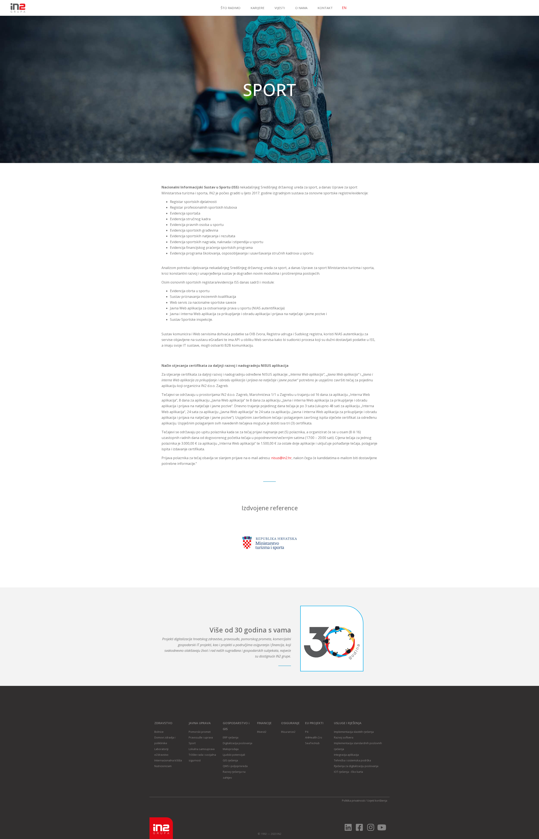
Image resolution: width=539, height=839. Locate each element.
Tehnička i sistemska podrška (352, 760)
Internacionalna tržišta (168, 760)
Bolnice (159, 732)
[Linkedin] (348, 827)
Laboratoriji (161, 749)
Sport (192, 743)
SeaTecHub (312, 743)
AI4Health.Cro (313, 737)
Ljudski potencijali (234, 755)
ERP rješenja (230, 737)
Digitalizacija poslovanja (237, 743)
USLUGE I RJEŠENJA (348, 723)
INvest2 (261, 732)
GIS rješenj (229, 760)
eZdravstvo (161, 755)
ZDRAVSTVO (163, 723)
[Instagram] (370, 827)
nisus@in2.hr (281, 458)
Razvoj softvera (343, 737)
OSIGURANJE (290, 723)
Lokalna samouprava (202, 749)
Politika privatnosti (353, 800)
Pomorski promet (200, 732)
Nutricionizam (163, 766)
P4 (306, 732)
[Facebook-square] (359, 827)
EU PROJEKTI (314, 723)
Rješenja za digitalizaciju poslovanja (356, 766)
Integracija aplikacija (346, 755)
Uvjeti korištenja (377, 800)
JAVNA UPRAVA (200, 723)
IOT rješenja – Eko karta (348, 772)
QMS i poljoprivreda (235, 766)
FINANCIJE (264, 723)
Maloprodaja (231, 749)
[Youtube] (381, 827)
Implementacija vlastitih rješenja (354, 732)
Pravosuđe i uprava (201, 737)
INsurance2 (288, 732)
